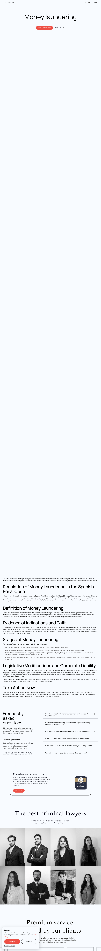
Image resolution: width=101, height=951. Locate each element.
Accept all (12, 941)
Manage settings (9, 946)
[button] (88, 3)
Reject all (29, 941)
